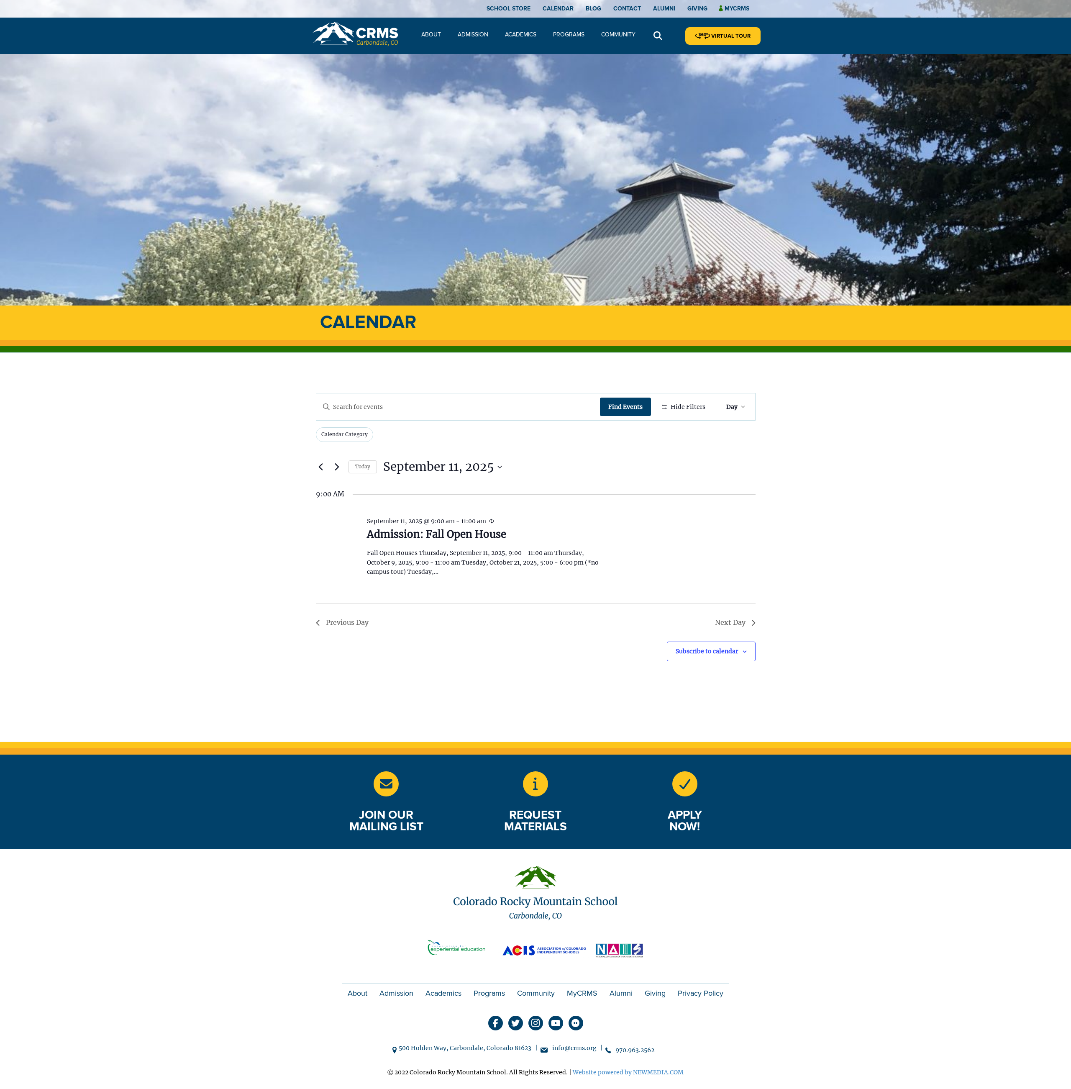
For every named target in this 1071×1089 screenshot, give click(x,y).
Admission (473, 34)
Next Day (730, 622)
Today (362, 466)
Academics (520, 34)
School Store (508, 8)
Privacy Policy (700, 993)
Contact (627, 8)
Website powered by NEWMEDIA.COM (628, 1072)
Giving (697, 8)
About (431, 34)
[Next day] (337, 467)
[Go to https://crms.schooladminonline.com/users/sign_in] (684, 783)
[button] (658, 36)
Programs (568, 34)
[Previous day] (321, 467)
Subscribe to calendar (707, 651)
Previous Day (347, 622)
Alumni (664, 8)
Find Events (625, 407)
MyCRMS (582, 993)
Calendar (558, 8)
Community (618, 34)
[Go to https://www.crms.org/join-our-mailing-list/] (386, 783)
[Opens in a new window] (460, 949)
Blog (593, 8)
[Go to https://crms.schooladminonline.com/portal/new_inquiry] (535, 783)
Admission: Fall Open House (436, 534)
